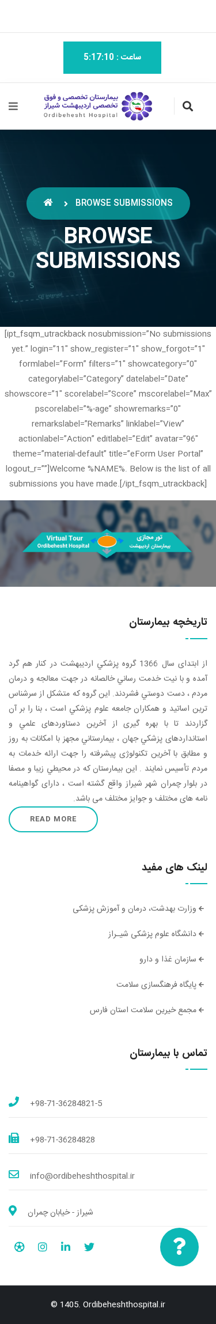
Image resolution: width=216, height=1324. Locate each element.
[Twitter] (89, 1249)
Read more (53, 819)
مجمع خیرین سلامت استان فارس (144, 1010)
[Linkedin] (65, 1249)
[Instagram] (42, 1249)
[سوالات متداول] (179, 1247)
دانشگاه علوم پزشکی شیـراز (153, 934)
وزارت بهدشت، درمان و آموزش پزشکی (136, 909)
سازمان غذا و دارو (169, 960)
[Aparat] (19, 1249)
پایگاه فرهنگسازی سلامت (157, 985)
